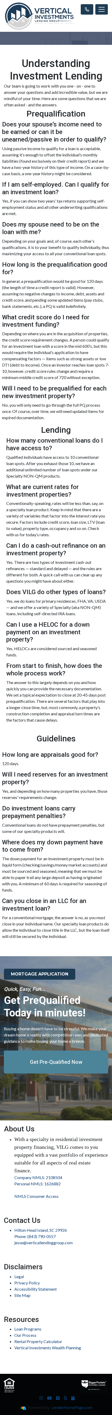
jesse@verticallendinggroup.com (43, 1242)
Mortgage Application (39, 974)
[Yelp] (65, 1398)
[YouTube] (49, 1398)
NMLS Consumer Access (36, 1196)
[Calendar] (73, 1398)
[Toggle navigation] (101, 9)
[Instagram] (41, 1398)
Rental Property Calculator (38, 1341)
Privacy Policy (27, 1282)
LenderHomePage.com (71, 1407)
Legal (19, 1276)
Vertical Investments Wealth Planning (47, 1347)
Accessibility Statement (35, 1288)
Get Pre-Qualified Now (56, 1062)
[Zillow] (58, 1398)
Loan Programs (27, 1328)
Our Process (25, 1335)
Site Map (22, 1295)
